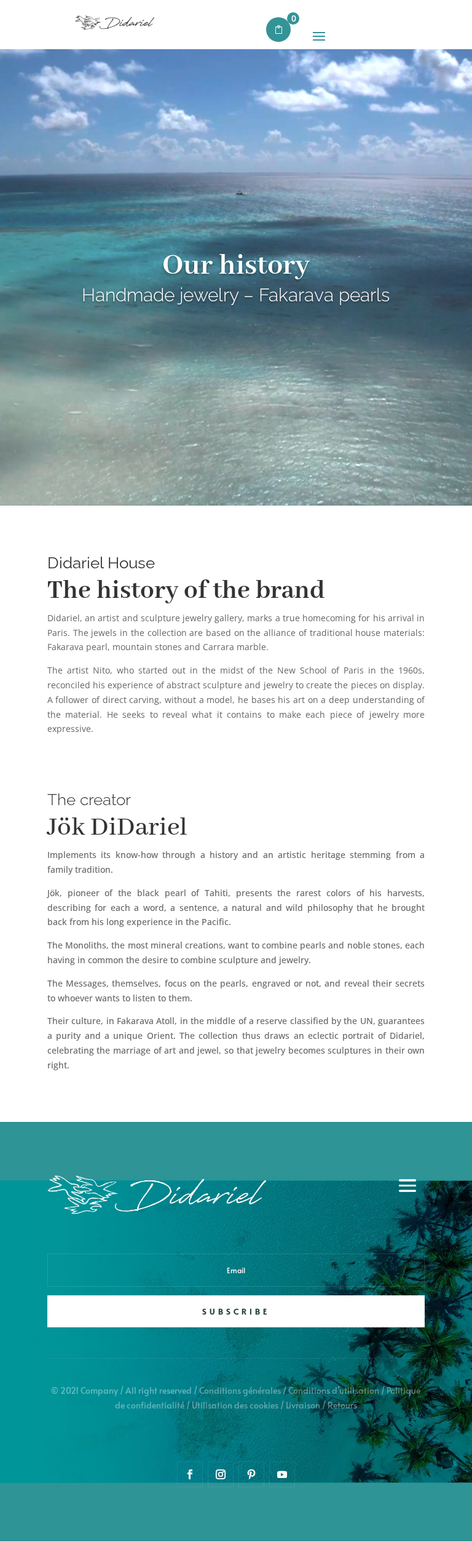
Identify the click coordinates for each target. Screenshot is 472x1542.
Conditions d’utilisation (333, 1390)
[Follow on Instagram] (221, 1474)
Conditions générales (240, 1390)
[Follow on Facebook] (190, 1474)
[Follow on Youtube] (282, 1474)
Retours (342, 1405)
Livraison (303, 1405)
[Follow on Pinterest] (251, 1474)
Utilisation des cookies (235, 1405)
